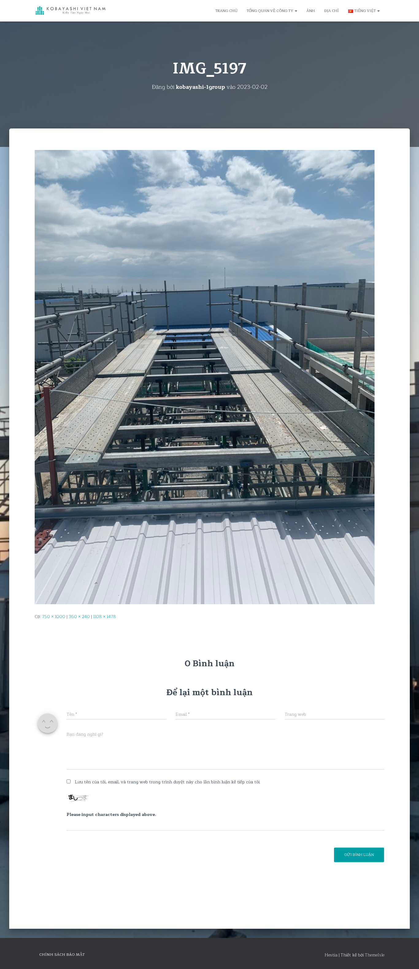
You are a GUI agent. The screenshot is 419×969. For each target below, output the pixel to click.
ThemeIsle (374, 955)
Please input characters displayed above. (111, 814)
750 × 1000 (53, 616)
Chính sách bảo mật (62, 954)
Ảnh (310, 11)
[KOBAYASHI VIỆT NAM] (70, 11)
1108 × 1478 (104, 616)
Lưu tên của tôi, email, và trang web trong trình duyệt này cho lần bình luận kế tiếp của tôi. (167, 782)
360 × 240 (79, 616)
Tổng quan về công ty (270, 11)
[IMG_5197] (205, 376)
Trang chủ (226, 11)
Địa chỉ (331, 11)
